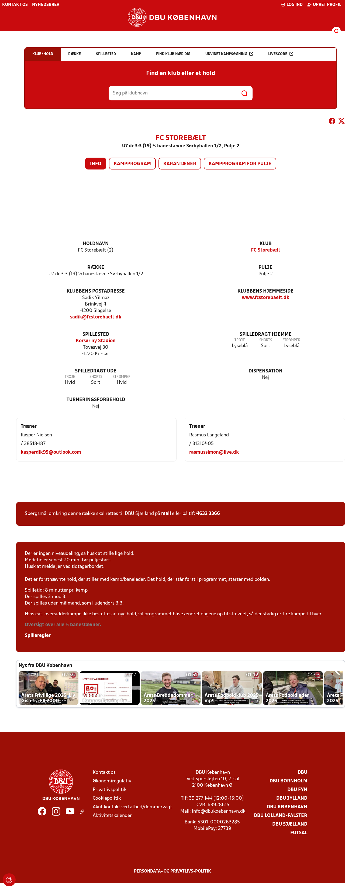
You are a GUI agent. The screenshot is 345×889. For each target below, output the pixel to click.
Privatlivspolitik (109, 790)
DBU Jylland (291, 798)
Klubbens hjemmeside (265, 291)
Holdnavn (96, 244)
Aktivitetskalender (112, 815)
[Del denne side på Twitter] (341, 122)
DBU (302, 772)
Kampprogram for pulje (240, 164)
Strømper (291, 340)
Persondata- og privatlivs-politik (172, 871)
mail (166, 513)
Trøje (239, 340)
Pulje (265, 267)
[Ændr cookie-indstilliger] (9, 879)
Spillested (95, 334)
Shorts (265, 340)
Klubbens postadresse (96, 291)
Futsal (298, 833)
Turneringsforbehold (96, 400)
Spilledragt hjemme (266, 334)
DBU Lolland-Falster (280, 815)
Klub (266, 244)
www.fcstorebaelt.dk (265, 298)
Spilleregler (38, 635)
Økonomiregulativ (112, 781)
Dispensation (265, 371)
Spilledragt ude (95, 371)
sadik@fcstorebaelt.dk (95, 317)
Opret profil (327, 5)
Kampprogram (132, 164)
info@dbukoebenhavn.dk (218, 811)
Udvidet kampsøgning (226, 54)
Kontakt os (15, 5)
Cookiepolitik (107, 798)
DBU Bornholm (288, 781)
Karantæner (179, 164)
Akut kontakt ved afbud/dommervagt (132, 807)
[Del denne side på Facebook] (332, 122)
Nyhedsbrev (45, 5)
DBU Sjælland (289, 824)
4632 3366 (208, 513)
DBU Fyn (297, 790)
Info (95, 164)
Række (95, 267)
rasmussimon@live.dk (214, 452)
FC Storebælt (265, 250)
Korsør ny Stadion (96, 341)
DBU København (287, 807)
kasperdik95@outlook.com (51, 452)
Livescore (277, 54)
